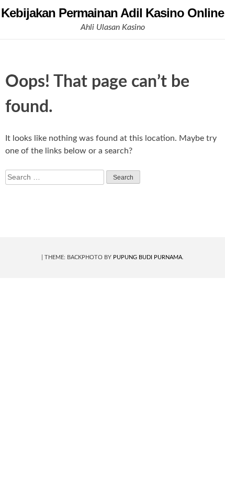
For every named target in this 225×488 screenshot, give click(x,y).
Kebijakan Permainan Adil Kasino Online (112, 13)
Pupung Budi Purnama (147, 257)
